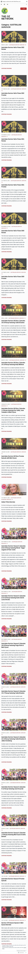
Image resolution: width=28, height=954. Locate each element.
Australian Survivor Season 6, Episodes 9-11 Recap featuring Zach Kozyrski (13, 788)
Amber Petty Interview (8, 502)
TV (25, 44)
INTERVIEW (3, 499)
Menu (24, 8)
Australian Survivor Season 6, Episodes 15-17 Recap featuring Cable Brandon (13, 692)
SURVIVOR (22, 44)
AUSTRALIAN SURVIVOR (14, 44)
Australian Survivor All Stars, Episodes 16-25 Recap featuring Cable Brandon (13, 322)
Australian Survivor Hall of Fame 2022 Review (12, 48)
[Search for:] (26, 4)
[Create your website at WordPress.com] (14, 1)
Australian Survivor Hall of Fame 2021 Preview (12, 186)
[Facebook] (4, 4)
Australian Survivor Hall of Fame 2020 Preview (12, 277)
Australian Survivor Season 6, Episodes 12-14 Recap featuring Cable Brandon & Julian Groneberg (13, 739)
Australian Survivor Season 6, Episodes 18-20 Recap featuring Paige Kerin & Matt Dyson (13, 645)
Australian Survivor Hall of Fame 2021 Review (12, 140)
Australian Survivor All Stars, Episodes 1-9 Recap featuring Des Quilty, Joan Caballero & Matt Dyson (13, 410)
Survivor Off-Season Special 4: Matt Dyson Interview (12, 924)
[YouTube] (7, 4)
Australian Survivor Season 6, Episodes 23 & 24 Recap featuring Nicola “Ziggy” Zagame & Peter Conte (13, 548)
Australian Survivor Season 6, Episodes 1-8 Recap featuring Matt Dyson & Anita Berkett (13, 834)
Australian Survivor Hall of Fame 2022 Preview (12, 94)
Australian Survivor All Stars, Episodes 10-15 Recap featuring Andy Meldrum (13, 363)
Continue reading (6, 68)
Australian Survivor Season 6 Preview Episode (12, 880)
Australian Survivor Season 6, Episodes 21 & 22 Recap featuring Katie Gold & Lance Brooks (13, 598)
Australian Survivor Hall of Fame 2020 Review (12, 232)
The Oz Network (7, 17)
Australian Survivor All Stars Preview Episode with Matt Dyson (12, 457)
